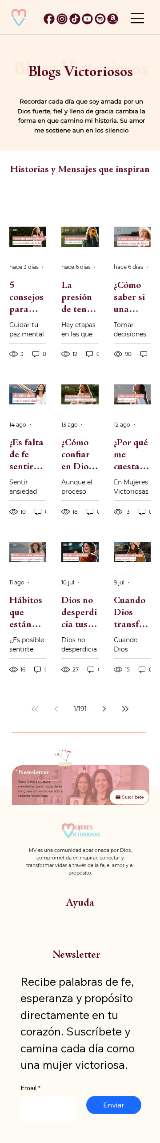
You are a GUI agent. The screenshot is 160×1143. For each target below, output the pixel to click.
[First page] (35, 709)
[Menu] (138, 18)
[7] (113, 19)
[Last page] (125, 709)
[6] (100, 19)
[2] (49, 19)
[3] (75, 19)
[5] (62, 19)
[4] (87, 19)
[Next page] (104, 709)
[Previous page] (56, 709)
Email (30, 1088)
